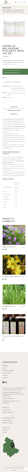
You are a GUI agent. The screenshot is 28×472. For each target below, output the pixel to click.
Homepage (5, 365)
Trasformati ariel (21, 90)
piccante (9, 94)
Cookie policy (6, 407)
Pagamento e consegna (8, 370)
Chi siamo (5, 375)
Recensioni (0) (14, 114)
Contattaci (5, 377)
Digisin (17, 468)
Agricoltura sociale (11, 93)
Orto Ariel (22, 88)
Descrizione (14, 107)
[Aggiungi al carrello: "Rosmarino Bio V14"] (3, 309)
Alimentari (17, 88)
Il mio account (6, 427)
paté (24, 93)
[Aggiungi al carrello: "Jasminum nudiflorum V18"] (3, 279)
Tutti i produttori (7, 373)
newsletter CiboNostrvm (8, 398)
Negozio (4, 368)
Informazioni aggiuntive (14, 110)
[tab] (14, 107)
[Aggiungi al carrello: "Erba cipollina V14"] (3, 249)
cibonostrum (19, 93)
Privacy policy (6, 410)
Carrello (5, 432)
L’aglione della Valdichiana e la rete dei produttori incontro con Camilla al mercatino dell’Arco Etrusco (13, 394)
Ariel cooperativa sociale (9, 418)
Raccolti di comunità (8, 423)
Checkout (5, 430)
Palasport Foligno (7, 420)
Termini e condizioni (8, 412)
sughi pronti (13, 90)
